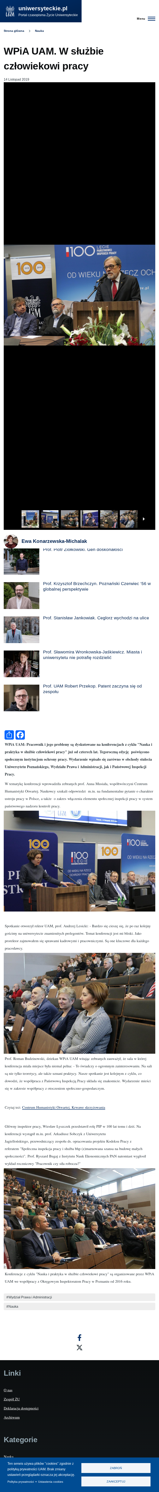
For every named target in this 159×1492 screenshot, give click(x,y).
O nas (8, 1389)
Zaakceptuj (116, 1481)
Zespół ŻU (12, 1399)
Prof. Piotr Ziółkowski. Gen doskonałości (83, 549)
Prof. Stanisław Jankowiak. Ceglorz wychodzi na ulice (96, 617)
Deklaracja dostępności (21, 1408)
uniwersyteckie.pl (42, 8)
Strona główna (14, 30)
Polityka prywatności (20, 1481)
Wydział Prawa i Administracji (30, 1297)
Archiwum (12, 1417)
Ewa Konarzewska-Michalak (54, 541)
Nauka (39, 30)
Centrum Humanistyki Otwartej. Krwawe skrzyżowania (63, 1107)
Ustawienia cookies (50, 1481)
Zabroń (116, 1468)
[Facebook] (79, 1337)
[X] (79, 1347)
